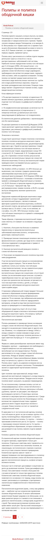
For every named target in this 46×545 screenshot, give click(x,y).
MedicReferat (8, 26)
